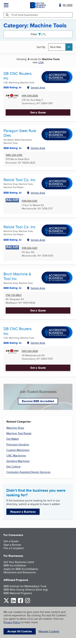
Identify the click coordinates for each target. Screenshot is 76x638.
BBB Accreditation (15, 565)
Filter (41, 34)
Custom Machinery (18, 450)
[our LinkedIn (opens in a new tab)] (13, 602)
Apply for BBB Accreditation (21, 569)
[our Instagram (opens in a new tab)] (27, 602)
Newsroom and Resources (20, 572)
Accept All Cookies (19, 631)
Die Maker (12, 439)
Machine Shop (15, 428)
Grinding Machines (18, 461)
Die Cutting (13, 467)
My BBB (67, 5)
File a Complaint (14, 548)
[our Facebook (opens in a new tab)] (20, 602)
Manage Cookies (49, 631)
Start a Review (12, 545)
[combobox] (60, 47)
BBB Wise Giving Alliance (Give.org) (26, 590)
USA (41, 62)
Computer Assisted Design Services (28, 472)
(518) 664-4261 (29, 200)
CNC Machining (16, 455)
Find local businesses (24, 15)
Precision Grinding (17, 444)
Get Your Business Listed (19, 562)
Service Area (38, 87)
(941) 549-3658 (30, 95)
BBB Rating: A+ (13, 240)
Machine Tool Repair (18, 433)
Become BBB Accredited (38, 401)
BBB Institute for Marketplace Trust (25, 586)
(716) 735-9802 (14, 295)
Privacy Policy (12, 622)
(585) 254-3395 (14, 155)
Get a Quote (38, 112)
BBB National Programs (18, 593)
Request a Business (23, 512)
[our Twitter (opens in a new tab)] (6, 602)
